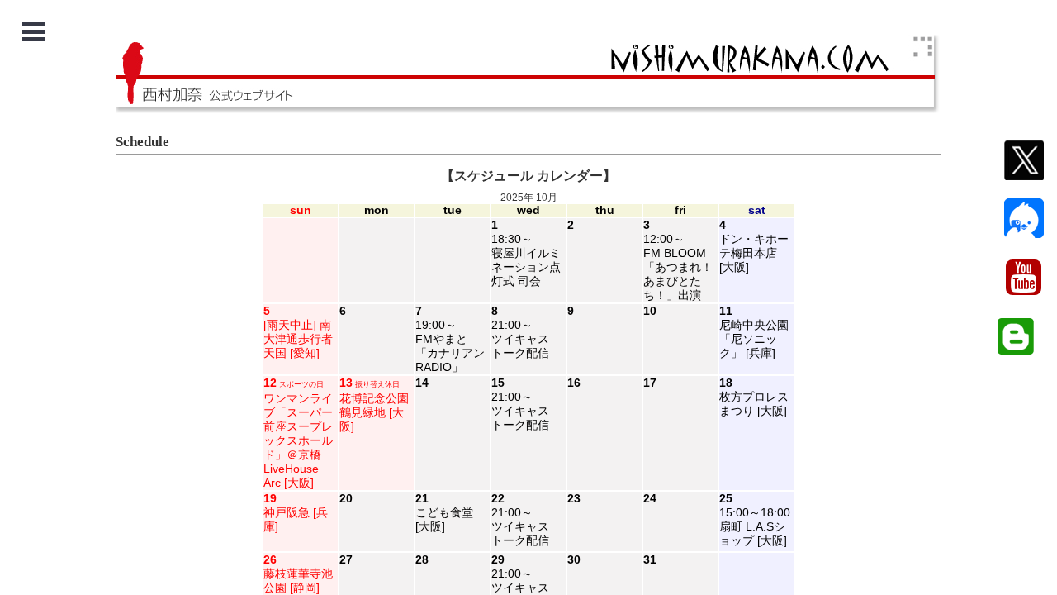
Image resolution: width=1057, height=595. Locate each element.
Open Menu (33, 32)
